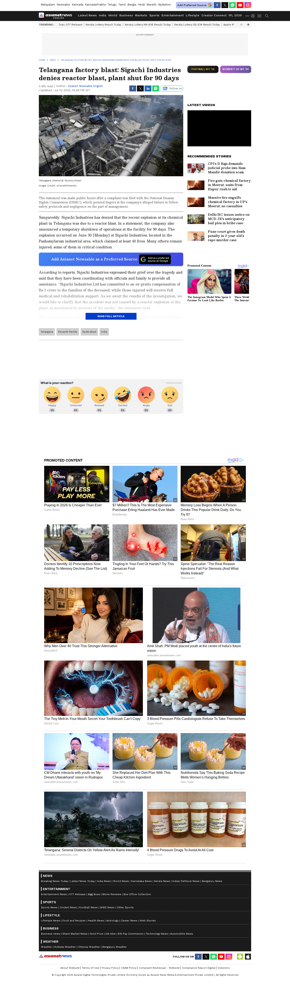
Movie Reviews (111, 894)
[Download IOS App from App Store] (247, 957)
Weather (46, 946)
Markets (141, 15)
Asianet (55, 956)
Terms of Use (90, 967)
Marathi (151, 4)
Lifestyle (192, 15)
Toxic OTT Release (70, 24)
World (112, 15)
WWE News (107, 907)
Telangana (47, 331)
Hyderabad (89, 331)
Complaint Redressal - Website (159, 967)
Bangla (131, 4)
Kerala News (162, 881)
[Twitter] (224, 5)
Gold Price (96, 933)
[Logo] (57, 16)
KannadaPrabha (95, 4)
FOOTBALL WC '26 (203, 69)
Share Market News (74, 933)
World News (121, 881)
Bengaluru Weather (114, 946)
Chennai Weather (89, 946)
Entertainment (173, 15)
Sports (154, 15)
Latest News (87, 15)
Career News (129, 920)
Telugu (112, 4)
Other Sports (125, 907)
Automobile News (181, 933)
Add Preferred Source (192, 5)
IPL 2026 (235, 15)
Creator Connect (214, 15)
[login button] (254, 16)
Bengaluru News (212, 881)
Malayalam (48, 4)
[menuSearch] (267, 16)
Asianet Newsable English (85, 86)
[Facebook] (217, 5)
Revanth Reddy (67, 331)
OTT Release (77, 894)
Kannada (77, 4)
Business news (50, 933)
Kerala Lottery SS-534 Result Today (197, 24)
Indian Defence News (186, 881)
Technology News (157, 933)
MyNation (164, 4)
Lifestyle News (50, 920)
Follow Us (175, 88)
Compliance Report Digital (198, 967)
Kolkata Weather (65, 946)
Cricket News (68, 907)
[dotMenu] (247, 16)
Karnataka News (141, 881)
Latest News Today (82, 881)
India (102, 15)
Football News (88, 907)
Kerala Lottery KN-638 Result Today (148, 24)
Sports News (49, 907)
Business (126, 15)
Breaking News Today (54, 881)
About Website (70, 967)
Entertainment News (54, 894)
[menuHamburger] (260, 16)
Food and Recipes (74, 920)
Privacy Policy (110, 967)
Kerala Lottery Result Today (103, 24)
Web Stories (148, 920)
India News (104, 881)
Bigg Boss (94, 894)
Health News (96, 920)
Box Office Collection (137, 894)
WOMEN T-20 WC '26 (235, 69)
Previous (241, 24)
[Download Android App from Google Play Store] (240, 957)
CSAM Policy (129, 967)
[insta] (247, 5)
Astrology (112, 920)
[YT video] (240, 5)
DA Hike (110, 933)
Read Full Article (111, 316)
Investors (224, 967)
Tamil (122, 4)
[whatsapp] (232, 5)
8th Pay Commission (131, 933)
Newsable (63, 4)
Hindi (141, 4)
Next (248, 24)
